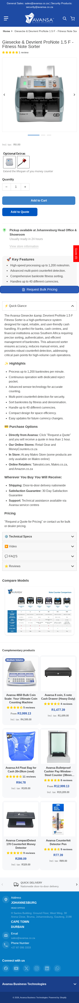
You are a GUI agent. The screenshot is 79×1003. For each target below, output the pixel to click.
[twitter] (26, 968)
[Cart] (73, 18)
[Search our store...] (64, 18)
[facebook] (6, 968)
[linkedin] (47, 968)
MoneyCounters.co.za (23, 449)
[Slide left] (4, 95)
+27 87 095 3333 (21, 947)
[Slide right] (75, 95)
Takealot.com (41, 464)
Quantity (8, 179)
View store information (24, 246)
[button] (6, 18)
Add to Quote (20, 211)
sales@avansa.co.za (23, 937)
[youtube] (16, 968)
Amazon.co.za (23, 468)
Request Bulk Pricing (42, 289)
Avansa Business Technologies (24, 984)
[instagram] (36, 968)
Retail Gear (42, 444)
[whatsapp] (57, 968)
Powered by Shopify (58, 997)
